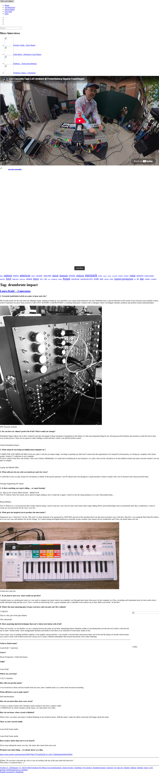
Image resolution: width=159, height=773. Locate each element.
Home (7, 5)
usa (142, 278)
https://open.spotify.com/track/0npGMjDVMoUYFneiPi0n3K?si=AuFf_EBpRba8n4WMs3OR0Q (36, 754)
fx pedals (114, 275)
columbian (78, 768)
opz (49, 279)
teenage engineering (123, 278)
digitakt (72, 276)
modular (29, 279)
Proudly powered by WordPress (11, 772)
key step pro (118, 768)
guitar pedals (149, 276)
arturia (33, 276)
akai (1, 276)
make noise (15, 279)
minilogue (22, 279)
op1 (45, 279)
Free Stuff (8, 12)
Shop (6, 14)
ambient (8, 275)
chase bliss (47, 276)
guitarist (140, 276)
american (25, 275)
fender (100, 276)
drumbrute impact (99, 768)
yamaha (147, 279)
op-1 (41, 279)
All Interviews (10, 7)
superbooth (75, 279)
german (120, 276)
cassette (39, 276)
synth (96, 279)
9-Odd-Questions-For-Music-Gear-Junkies (41, 768)
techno (111, 279)
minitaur (133, 768)
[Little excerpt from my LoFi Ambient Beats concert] (79, 219)
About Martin (10, 9)
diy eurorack (87, 768)
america (16, 276)
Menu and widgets (7, 1)
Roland (66, 278)
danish (55, 275)
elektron (80, 275)
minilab (126, 768)
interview (2, 279)
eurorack (91, 275)
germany (126, 276)
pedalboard (54, 279)
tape (101, 279)
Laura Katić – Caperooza (15, 291)
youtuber (153, 279)
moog (36, 278)
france (105, 275)
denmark (63, 275)
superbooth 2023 (86, 279)
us (138, 278)
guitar (132, 275)
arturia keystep (67, 768)
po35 (151, 768)
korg (8, 278)
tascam (106, 279)
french (109, 275)
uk (135, 279)
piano (60, 279)
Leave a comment (21, 770)
